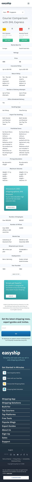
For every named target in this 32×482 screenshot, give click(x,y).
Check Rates (11, 207)
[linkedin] (14, 454)
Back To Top (16, 274)
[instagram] (11, 454)
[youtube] (18, 454)
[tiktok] (21, 454)
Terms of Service (6, 459)
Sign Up (11, 296)
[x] (27, 454)
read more (9, 473)
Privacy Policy (17, 459)
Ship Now (7, 40)
